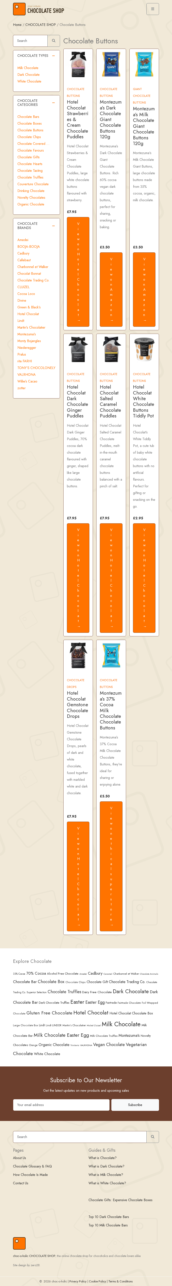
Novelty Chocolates (31, 197)
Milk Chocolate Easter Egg (61, 1035)
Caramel (108, 973)
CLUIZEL (23, 287)
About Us (19, 1157)
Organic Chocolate (30, 204)
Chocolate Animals (149, 973)
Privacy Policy (77, 1281)
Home (17, 24)
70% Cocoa (36, 973)
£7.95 (71, 211)
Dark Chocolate (28, 74)
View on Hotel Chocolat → (79, 271)
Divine (21, 300)
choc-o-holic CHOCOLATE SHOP (34, 1256)
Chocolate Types (32, 55)
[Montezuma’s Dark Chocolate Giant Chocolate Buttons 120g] (111, 64)
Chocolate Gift (97, 981)
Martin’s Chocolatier (74, 1025)
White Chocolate (29, 81)
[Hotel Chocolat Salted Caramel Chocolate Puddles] (111, 348)
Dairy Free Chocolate (97, 992)
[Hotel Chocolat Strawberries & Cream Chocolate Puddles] (78, 64)
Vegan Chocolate (109, 1044)
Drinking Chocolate (30, 190)
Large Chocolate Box (25, 1025)
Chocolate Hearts (29, 163)
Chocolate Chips (29, 137)
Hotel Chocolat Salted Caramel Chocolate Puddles (110, 401)
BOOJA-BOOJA (28, 246)
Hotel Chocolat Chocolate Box (131, 1013)
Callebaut (24, 260)
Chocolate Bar (25, 982)
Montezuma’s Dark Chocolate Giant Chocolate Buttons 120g (111, 119)
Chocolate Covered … (33, 143)
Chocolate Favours (30, 150)
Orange (33, 1045)
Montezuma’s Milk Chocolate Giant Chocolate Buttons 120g (144, 126)
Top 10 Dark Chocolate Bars (109, 1216)
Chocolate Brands (27, 225)
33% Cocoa (19, 973)
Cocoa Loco (26, 293)
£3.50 (105, 247)
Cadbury (23, 253)
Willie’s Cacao (27, 381)
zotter (21, 388)
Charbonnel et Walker (32, 266)
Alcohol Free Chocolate (62, 973)
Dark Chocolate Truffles (54, 1003)
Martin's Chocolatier (31, 327)
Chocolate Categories (27, 102)
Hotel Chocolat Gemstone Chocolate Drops (77, 705)
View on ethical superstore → (111, 866)
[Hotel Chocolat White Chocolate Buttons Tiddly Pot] (144, 348)
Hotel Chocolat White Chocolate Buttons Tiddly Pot (143, 401)
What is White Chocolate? (107, 1183)
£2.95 (138, 518)
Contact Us (20, 1183)
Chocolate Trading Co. (33, 280)
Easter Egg (95, 1002)
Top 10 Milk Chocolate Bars (108, 1225)
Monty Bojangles (29, 340)
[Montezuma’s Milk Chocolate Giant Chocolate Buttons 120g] (144, 64)
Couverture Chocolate (33, 184)
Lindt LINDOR (53, 1025)
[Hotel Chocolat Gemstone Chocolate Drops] (78, 655)
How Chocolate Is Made (30, 1174)
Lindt (20, 320)
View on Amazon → (111, 289)
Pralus (21, 354)
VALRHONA (26, 374)
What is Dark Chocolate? (106, 1166)
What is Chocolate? (103, 1157)
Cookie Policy (97, 1281)
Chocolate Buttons (30, 130)
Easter (77, 1002)
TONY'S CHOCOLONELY (36, 367)
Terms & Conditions (120, 1281)
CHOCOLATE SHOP (40, 24)
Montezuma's (26, 334)
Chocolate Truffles (30, 177)
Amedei (22, 239)
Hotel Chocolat (28, 314)
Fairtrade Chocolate (129, 1003)
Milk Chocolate (27, 67)
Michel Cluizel (94, 1025)
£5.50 (105, 796)
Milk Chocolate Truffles (103, 1036)
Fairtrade (111, 1003)
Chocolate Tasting (30, 170)
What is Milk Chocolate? (106, 1174)
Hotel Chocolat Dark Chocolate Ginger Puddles (77, 401)
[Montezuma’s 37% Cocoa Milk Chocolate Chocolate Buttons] (111, 655)
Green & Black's (29, 307)
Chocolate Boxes (29, 123)
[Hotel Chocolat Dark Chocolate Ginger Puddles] (78, 348)
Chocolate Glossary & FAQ (32, 1166)
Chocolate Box (51, 981)
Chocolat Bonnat (29, 273)
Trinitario (74, 1045)
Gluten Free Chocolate (49, 1013)
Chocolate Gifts (28, 157)
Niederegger (26, 347)
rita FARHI (24, 361)
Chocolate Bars (28, 116)
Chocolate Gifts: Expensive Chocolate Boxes (120, 1200)
